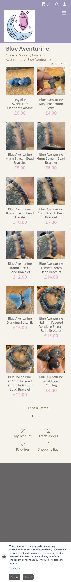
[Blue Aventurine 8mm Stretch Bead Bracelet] (20, 191)
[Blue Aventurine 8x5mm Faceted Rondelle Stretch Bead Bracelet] (51, 300)
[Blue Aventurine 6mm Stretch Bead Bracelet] (51, 136)
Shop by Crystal (30, 55)
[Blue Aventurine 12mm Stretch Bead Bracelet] (51, 245)
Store (10, 55)
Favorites (23, 449)
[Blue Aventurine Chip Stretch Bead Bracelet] (51, 191)
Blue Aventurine (39, 59)
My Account (23, 436)
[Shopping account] (64, 4)
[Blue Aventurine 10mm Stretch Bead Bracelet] (20, 245)
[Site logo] (19, 26)
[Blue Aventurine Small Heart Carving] (51, 359)
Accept (14, 577)
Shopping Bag (48, 449)
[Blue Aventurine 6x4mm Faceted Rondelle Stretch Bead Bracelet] (20, 359)
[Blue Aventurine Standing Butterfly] (20, 300)
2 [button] (39, 416)
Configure (14, 568)
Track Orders (48, 436)
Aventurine (14, 59)
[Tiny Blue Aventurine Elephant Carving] (20, 81)
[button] (56, 4)
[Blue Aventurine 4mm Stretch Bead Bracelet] (20, 136)
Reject (28, 577)
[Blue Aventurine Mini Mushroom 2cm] (51, 81)
